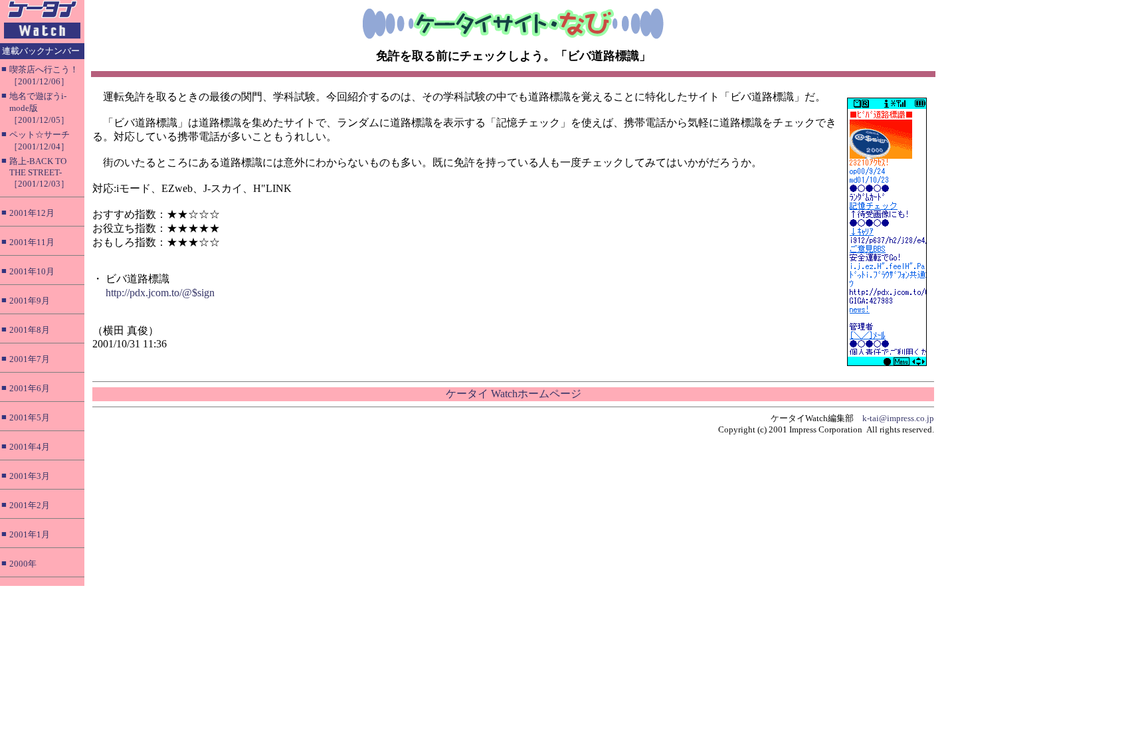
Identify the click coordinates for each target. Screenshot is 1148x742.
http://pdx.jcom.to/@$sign (160, 292)
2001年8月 (29, 330)
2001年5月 (29, 417)
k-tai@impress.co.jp (898, 418)
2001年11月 (31, 242)
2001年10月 (31, 271)
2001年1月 (29, 534)
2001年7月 (29, 359)
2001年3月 (29, 476)
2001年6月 (29, 388)
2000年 (23, 564)
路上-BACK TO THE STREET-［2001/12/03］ (39, 172)
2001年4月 (29, 447)
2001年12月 (31, 213)
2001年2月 (29, 505)
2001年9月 (29, 301)
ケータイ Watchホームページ (513, 393)
